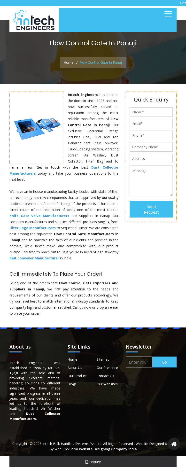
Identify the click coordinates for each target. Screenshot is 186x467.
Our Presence (107, 367)
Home (68, 62)
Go (164, 362)
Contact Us (105, 376)
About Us (75, 367)
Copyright (19, 443)
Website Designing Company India (108, 449)
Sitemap (103, 359)
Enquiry (94, 461)
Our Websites (107, 384)
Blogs (72, 384)
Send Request (151, 209)
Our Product (77, 376)
